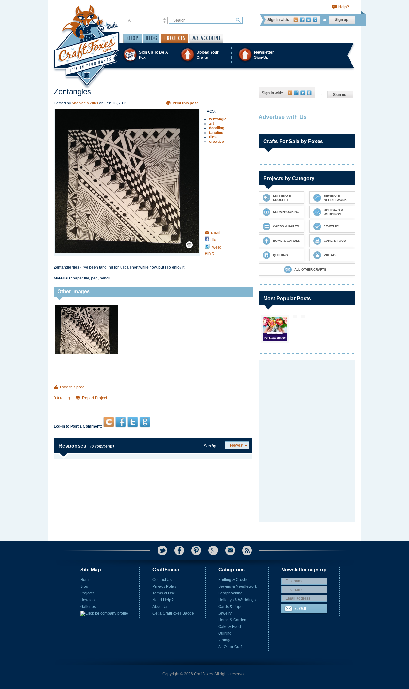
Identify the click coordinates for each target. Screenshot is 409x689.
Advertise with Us (283, 117)
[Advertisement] (153, 404)
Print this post (185, 103)
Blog (84, 586)
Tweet (215, 247)
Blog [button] (151, 38)
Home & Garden (232, 620)
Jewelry (225, 613)
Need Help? (163, 600)
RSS (247, 550)
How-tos (87, 600)
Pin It (209, 253)
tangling (216, 132)
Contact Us (162, 580)
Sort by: (210, 446)
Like (213, 240)
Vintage (225, 640)
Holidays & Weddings (237, 600)
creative (216, 141)
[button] (204, 55)
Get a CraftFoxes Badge (173, 613)
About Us (160, 606)
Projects (87, 593)
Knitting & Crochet (234, 580)
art (211, 123)
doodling (216, 128)
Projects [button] (174, 38)
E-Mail (230, 550)
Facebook (302, 19)
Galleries (88, 606)
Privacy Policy (164, 586)
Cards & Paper (231, 606)
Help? (343, 7)
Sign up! (342, 20)
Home (85, 580)
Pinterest (196, 550)
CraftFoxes (295, 19)
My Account (206, 38)
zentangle (218, 119)
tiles (213, 137)
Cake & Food (229, 626)
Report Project (94, 398)
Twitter (308, 19)
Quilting (225, 633)
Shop (132, 38)
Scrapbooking (230, 593)
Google (315, 19)
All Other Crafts (231, 647)
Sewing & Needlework (237, 586)
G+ (213, 550)
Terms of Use (163, 593)
